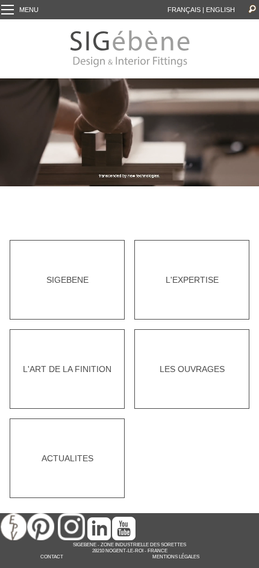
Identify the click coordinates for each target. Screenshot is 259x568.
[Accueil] (129, 66)
